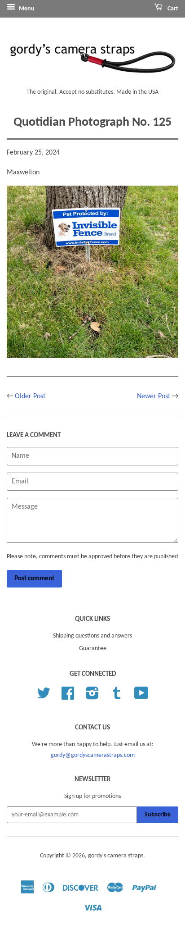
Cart (172, 8)
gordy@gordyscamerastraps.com (93, 755)
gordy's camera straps (115, 856)
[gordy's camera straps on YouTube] (141, 697)
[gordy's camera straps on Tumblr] (116, 697)
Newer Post (153, 396)
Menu (26, 8)
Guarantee (92, 648)
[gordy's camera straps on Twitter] (43, 697)
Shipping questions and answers (92, 636)
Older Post (30, 396)
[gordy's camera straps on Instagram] (92, 697)
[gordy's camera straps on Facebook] (68, 697)
